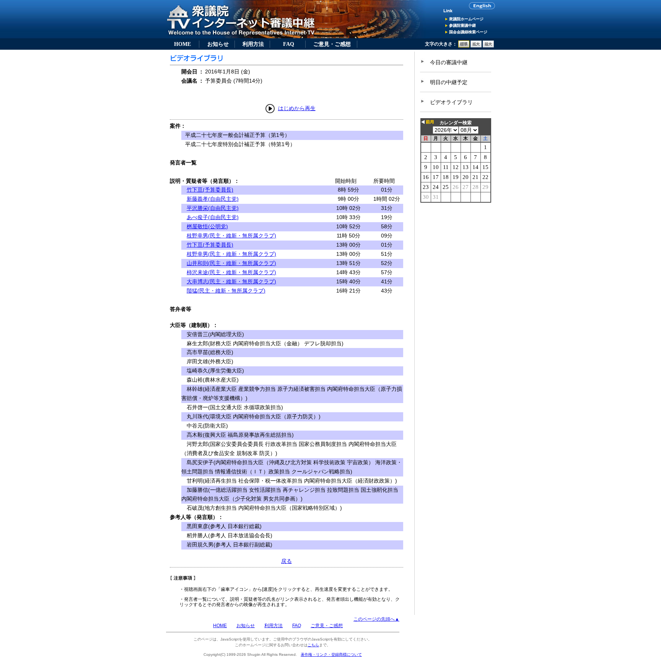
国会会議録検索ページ (468, 32)
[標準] (463, 46)
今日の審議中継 (448, 62)
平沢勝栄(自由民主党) (213, 208)
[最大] (488, 46)
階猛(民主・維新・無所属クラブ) (226, 291)
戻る (286, 561)
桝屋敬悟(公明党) (207, 226)
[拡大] (476, 46)
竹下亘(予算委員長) (210, 190)
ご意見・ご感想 (332, 44)
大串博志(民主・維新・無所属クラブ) (231, 281)
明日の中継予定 (448, 82)
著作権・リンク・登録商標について (331, 654)
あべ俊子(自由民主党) (213, 217)
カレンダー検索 (456, 122)
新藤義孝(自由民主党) (213, 199)
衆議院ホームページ (466, 19)
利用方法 (253, 44)
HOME (182, 44)
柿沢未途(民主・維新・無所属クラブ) (231, 272)
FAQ (288, 44)
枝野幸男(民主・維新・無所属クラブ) (231, 236)
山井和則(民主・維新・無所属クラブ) (231, 263)
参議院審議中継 (462, 25)
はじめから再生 (297, 108)
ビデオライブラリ (451, 102)
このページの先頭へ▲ (376, 619)
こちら (313, 645)
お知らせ (218, 44)
